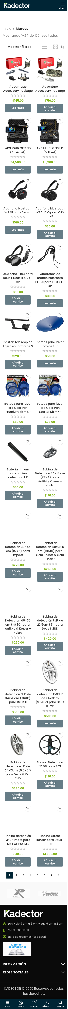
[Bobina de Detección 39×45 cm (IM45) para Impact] (18, 525)
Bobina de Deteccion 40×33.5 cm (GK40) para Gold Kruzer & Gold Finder (50, 551)
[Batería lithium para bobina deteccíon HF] (18, 451)
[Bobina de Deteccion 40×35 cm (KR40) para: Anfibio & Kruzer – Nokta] (18, 598)
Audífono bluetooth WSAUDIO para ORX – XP (50, 212)
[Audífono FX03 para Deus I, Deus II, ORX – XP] (18, 256)
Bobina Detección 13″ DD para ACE (50, 764)
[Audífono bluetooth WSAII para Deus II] (18, 190)
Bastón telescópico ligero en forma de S (18, 344)
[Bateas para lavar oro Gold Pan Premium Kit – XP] (18, 385)
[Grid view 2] (55, 47)
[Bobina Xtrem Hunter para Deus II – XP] (50, 818)
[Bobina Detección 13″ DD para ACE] (50, 744)
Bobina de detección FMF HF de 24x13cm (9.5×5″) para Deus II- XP (50, 698)
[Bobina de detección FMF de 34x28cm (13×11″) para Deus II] (18, 672)
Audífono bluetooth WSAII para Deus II (17, 210)
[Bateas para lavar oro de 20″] (50, 324)
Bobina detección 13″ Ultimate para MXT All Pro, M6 (18, 840)
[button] (50, 109)
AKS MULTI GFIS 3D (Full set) (50, 150)
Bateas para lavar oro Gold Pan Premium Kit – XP (18, 408)
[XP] (18, 893)
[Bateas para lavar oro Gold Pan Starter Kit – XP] (50, 385)
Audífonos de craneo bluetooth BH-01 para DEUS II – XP (50, 280)
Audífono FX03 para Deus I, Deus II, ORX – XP (18, 278)
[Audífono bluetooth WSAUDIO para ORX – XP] (50, 190)
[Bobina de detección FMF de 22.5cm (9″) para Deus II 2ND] (50, 598)
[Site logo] (17, 5)
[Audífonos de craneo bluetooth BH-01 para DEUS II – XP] (50, 256)
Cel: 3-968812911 (18, 930)
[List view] (44, 47)
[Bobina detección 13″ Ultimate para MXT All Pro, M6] (18, 818)
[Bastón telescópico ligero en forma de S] (18, 324)
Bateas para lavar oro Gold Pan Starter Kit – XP (50, 408)
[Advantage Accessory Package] (18, 68)
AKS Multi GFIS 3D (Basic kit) (18, 150)
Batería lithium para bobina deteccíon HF (18, 473)
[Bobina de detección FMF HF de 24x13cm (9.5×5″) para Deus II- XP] (50, 672)
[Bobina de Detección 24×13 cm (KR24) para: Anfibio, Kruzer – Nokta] (50, 451)
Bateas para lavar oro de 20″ (50, 344)
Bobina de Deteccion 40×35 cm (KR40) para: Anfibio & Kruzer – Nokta (18, 625)
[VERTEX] (49, 893)
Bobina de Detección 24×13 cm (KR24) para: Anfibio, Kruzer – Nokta (50, 477)
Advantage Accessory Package (18, 88)
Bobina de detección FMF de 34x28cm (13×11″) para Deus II (18, 696)
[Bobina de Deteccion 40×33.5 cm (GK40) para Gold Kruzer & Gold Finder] (50, 525)
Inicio (7, 28)
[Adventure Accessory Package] (50, 68)
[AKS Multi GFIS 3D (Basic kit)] (18, 130)
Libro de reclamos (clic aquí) (27, 937)
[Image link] (23, 913)
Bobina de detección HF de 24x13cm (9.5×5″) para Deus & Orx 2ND (18, 770)
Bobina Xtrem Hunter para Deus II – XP (50, 840)
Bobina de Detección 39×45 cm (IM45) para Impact (18, 549)
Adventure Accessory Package (50, 88)
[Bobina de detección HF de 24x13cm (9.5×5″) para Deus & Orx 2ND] (18, 744)
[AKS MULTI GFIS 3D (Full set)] (50, 130)
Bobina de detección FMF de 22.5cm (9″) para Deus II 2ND (50, 622)
